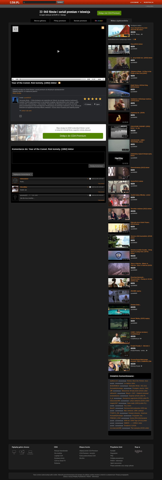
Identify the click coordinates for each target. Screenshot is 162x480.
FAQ (111, 456)
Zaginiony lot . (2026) (138, 113)
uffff (111, 391)
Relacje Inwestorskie (61, 451)
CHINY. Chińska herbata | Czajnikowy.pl (139, 333)
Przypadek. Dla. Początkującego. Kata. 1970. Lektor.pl (126, 416)
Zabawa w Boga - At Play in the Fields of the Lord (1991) (141, 72)
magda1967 (114, 403)
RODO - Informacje (93, 476)
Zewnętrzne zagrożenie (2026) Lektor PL (136, 398)
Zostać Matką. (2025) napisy (140, 318)
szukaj (60, 2)
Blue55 (112, 408)
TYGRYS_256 (114, 413)
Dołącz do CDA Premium (73, 135)
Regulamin (114, 453)
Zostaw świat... (136, 305)
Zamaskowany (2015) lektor (140, 167)
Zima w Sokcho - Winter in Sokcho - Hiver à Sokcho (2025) (141, 264)
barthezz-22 (114, 381)
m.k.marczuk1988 (115, 428)
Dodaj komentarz (96, 166)
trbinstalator (24, 179)
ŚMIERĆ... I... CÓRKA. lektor (133, 423)
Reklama (57, 463)
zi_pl (111, 398)
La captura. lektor (129, 383)
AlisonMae (23, 187)
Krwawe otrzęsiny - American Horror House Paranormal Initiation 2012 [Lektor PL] (128, 414)
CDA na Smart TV (60, 461)
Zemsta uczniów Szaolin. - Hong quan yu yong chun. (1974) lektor (141, 251)
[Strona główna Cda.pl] (15, 2)
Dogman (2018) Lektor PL (137, 396)
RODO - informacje (116, 461)
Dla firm (81, 458)
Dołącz (109, 13)
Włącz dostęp (17, 93)
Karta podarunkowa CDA (87, 456)
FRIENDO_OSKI (115, 418)
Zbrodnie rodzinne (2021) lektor (141, 209)
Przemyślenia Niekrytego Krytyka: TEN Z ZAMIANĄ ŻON (141, 360)
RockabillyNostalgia (116, 388)
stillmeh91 (113, 393)
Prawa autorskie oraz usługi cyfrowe (122, 466)
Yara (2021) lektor (137, 44)
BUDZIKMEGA (114, 386)
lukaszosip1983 (115, 401)
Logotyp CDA (58, 456)
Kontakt (112, 451)
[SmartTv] (23, 455)
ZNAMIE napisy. (136, 291)
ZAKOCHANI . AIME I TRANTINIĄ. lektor (138, 141)
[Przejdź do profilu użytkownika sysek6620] (15, 100)
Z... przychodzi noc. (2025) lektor (141, 58)
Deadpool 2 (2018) (130, 425)
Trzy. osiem (127, 406)
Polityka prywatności (117, 458)
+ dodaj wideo (149, 6)
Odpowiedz (101, 183)
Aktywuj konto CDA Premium (88, 451)
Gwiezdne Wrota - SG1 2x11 (138, 386)
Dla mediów (58, 453)
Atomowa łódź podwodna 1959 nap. (135, 408)
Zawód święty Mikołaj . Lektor (140, 195)
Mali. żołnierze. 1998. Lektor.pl (133, 411)
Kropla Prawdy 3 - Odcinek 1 (140, 346)
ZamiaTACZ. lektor (137, 181)
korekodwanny (115, 396)
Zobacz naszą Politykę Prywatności (74, 476)
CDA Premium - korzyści (87, 453)
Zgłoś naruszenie (116, 463)
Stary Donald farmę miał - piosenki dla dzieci (139, 29)
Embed (88, 104)
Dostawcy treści (59, 458)
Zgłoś (98, 104)
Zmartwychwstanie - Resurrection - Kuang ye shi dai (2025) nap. (141, 279)
